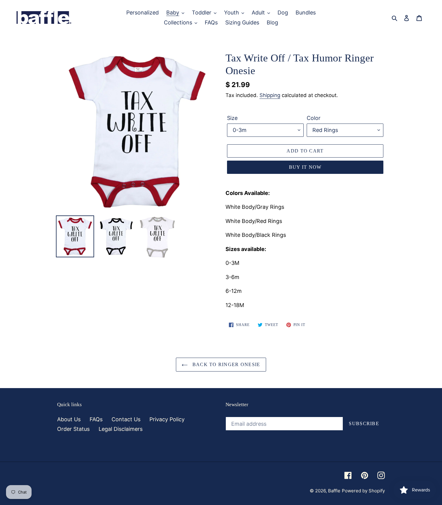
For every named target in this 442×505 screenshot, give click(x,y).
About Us (69, 419)
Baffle (334, 491)
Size (232, 118)
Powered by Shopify (363, 491)
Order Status (73, 429)
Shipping (269, 95)
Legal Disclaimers (121, 429)
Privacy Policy (167, 419)
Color (314, 118)
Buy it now (305, 167)
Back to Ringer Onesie (225, 364)
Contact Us (126, 419)
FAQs (96, 419)
